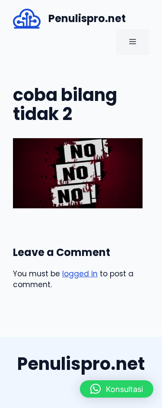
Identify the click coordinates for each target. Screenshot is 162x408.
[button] (116, 389)
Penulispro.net (87, 18)
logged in (80, 274)
